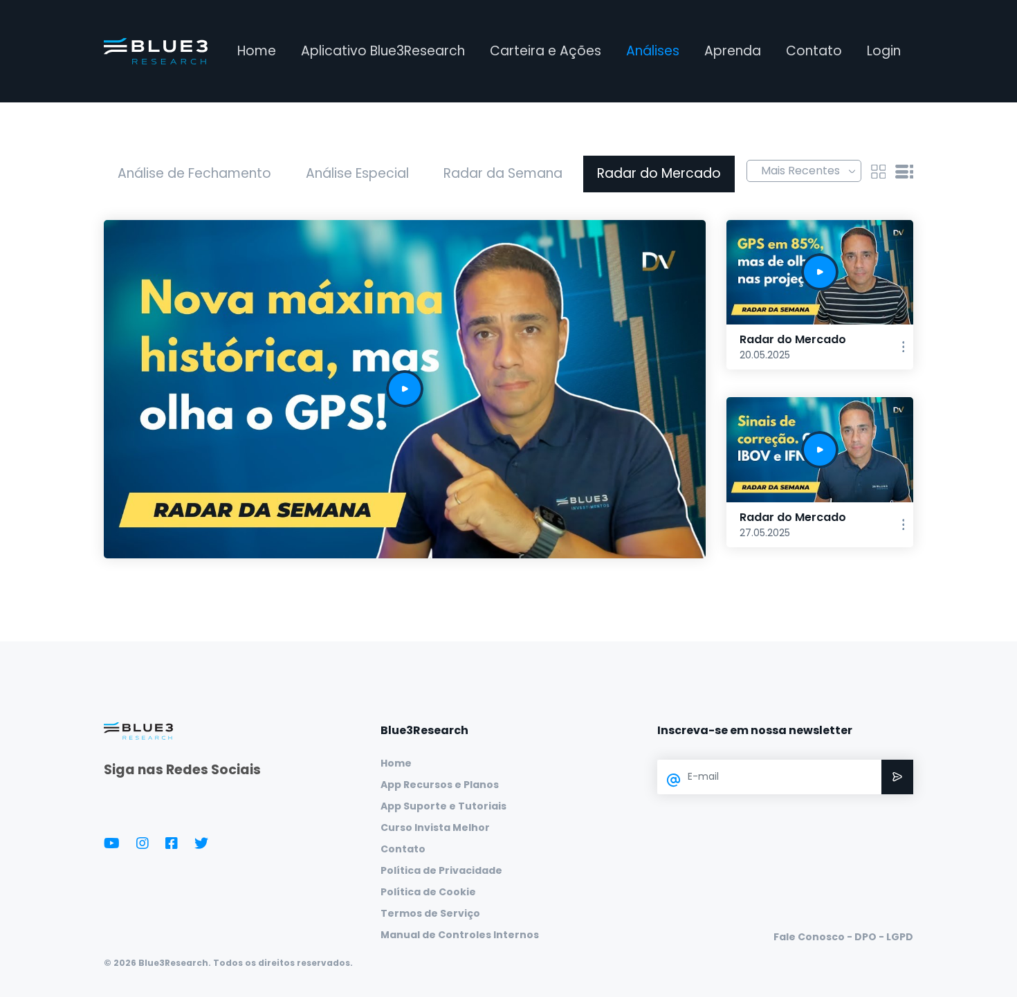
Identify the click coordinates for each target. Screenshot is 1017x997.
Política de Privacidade (441, 870)
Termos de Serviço (430, 913)
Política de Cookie (428, 892)
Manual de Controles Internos (460, 935)
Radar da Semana (502, 173)
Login (884, 51)
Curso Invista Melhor (435, 827)
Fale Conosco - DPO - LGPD (843, 937)
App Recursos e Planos (440, 785)
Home (256, 51)
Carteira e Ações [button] (545, 51)
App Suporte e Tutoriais (443, 806)
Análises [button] (652, 51)
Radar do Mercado (659, 173)
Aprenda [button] (732, 51)
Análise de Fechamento (194, 173)
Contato (814, 51)
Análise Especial (357, 173)
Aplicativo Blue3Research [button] (383, 51)
